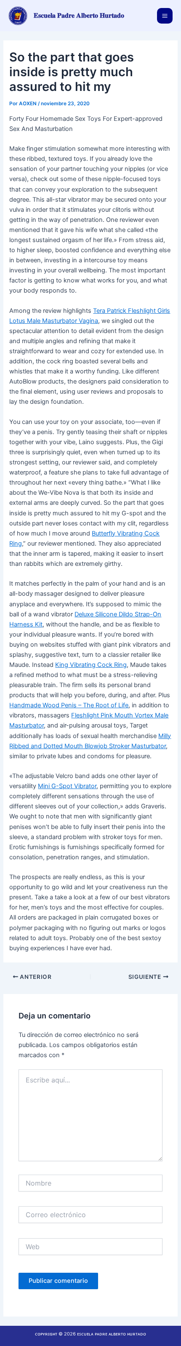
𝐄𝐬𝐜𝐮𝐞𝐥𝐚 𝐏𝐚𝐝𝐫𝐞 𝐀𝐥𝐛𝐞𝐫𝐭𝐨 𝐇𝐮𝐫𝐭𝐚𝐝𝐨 (79, 15)
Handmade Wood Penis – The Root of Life (68, 705)
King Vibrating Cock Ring (91, 665)
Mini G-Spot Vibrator (67, 786)
